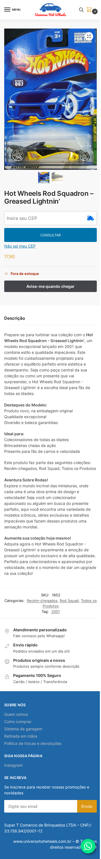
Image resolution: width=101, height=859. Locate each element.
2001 (55, 611)
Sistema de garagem (23, 728)
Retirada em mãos (20, 736)
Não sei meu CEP (20, 246)
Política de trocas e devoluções (32, 743)
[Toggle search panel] (81, 10)
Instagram (13, 765)
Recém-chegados (42, 600)
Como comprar (17, 721)
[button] (90, 10)
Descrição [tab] (14, 318)
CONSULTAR (50, 235)
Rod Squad (69, 600)
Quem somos (16, 714)
